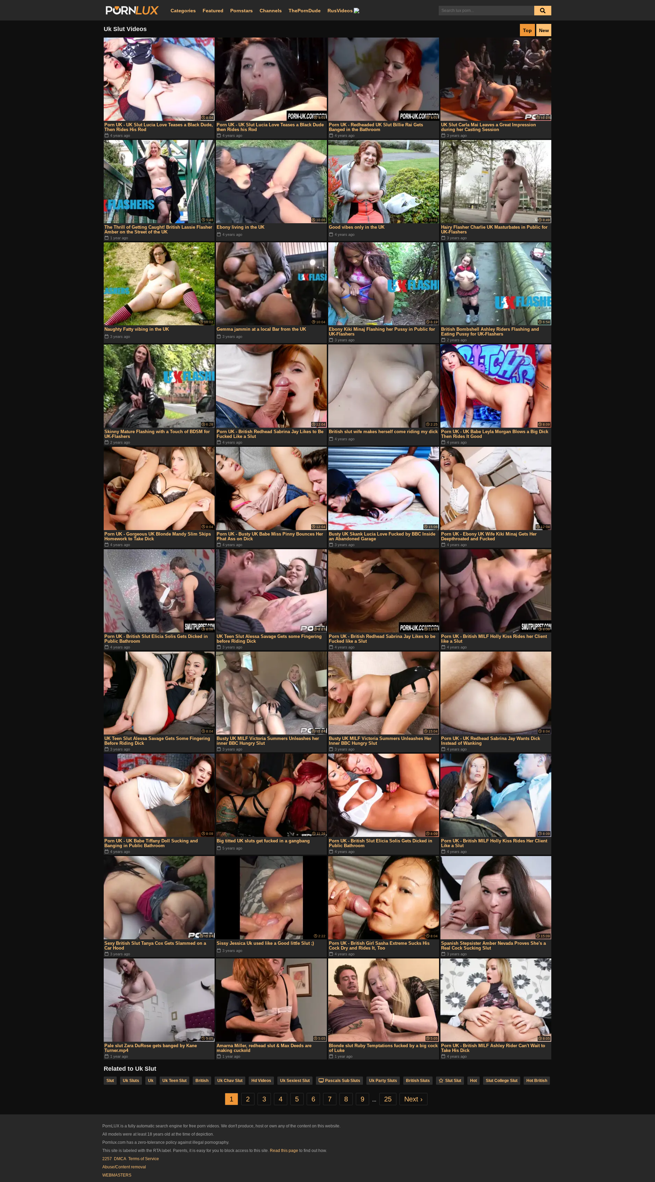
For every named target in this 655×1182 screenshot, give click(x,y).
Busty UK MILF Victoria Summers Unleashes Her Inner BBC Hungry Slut (380, 741)
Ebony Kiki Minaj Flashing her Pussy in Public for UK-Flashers (382, 332)
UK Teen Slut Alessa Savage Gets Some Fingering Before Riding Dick (157, 741)
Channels (271, 10)
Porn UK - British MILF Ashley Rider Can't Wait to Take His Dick (493, 1048)
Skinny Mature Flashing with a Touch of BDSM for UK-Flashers (157, 434)
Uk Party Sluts (383, 1080)
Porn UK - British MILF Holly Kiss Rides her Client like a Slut (494, 639)
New (544, 30)
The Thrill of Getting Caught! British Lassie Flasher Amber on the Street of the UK (158, 229)
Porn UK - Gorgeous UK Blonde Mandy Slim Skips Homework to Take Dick (157, 536)
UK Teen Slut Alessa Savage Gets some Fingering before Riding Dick (269, 639)
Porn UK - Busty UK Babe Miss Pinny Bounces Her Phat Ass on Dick (270, 536)
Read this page (284, 1150)
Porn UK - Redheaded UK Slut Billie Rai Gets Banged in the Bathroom (376, 127)
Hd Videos (261, 1080)
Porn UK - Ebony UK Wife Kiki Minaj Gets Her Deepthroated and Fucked (489, 536)
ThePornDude (305, 10)
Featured (213, 10)
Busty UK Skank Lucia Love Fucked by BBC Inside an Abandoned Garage (382, 536)
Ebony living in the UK (240, 227)
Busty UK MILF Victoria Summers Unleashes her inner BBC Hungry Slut (268, 741)
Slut (110, 1080)
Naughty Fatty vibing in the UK (136, 329)
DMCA (120, 1158)
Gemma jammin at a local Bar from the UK (261, 329)
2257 (107, 1158)
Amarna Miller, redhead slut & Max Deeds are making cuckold (264, 1048)
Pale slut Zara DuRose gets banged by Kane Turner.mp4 (150, 1048)
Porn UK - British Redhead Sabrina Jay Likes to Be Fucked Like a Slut (270, 434)
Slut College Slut (502, 1080)
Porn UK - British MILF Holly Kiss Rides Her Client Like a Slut (494, 843)
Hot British (536, 1080)
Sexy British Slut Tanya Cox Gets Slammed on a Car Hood (155, 946)
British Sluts (418, 1080)
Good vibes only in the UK (356, 227)
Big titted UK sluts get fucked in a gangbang (263, 840)
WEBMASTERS (116, 1175)
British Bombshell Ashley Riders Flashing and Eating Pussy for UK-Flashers (490, 332)
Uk (151, 1080)
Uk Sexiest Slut (295, 1080)
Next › (413, 1099)
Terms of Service (143, 1158)
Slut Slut (453, 1080)
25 (388, 1099)
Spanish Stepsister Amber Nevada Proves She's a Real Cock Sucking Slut (493, 946)
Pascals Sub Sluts (342, 1080)
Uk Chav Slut (230, 1080)
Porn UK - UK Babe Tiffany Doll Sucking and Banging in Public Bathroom (151, 843)
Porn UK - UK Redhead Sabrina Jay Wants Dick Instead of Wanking (490, 741)
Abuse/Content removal (124, 1167)
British (201, 1080)
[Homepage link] (132, 10)
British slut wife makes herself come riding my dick (383, 431)
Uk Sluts (131, 1080)
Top (527, 30)
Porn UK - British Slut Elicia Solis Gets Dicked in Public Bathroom (156, 639)
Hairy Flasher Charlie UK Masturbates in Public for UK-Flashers (494, 229)
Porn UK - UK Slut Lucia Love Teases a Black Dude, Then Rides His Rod (158, 127)
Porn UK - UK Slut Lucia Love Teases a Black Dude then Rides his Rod (270, 127)
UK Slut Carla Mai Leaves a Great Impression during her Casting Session (488, 127)
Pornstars (241, 10)
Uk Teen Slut (174, 1080)
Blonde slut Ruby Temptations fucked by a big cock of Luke (383, 1048)
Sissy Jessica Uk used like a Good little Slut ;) (265, 943)
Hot (473, 1080)
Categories (183, 10)
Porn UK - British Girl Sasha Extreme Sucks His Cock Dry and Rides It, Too (379, 946)
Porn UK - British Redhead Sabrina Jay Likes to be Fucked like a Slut (382, 639)
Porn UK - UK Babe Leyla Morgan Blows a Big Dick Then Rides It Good (494, 434)
